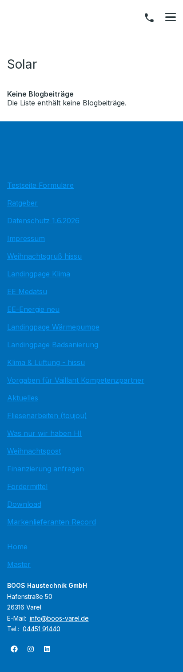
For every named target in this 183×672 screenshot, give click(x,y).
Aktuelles (22, 397)
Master (19, 564)
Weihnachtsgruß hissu (44, 256)
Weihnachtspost (34, 451)
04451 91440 (41, 629)
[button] (170, 17)
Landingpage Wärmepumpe (53, 326)
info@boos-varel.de (59, 618)
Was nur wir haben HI (44, 433)
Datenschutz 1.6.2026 (43, 220)
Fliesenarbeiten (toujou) (47, 415)
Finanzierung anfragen (45, 468)
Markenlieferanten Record (51, 521)
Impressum (26, 238)
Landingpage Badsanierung (52, 344)
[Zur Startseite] (91, 153)
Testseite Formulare (40, 185)
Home (17, 546)
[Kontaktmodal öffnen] (149, 17)
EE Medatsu (27, 291)
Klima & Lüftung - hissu (46, 362)
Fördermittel (27, 486)
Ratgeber (22, 202)
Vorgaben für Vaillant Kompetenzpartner (75, 380)
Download (24, 504)
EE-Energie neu (33, 309)
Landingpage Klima (38, 273)
